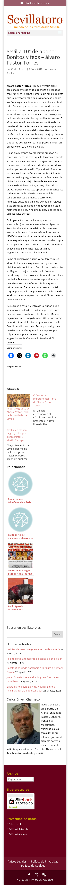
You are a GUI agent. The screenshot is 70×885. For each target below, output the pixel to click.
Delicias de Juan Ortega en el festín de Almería (33, 649)
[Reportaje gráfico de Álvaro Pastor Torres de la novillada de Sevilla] (18, 400)
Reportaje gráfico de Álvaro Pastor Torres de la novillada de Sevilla (18, 413)
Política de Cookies (18, 834)
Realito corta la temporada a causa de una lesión (34, 658)
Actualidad (51, 69)
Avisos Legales (16, 824)
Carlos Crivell (18, 69)
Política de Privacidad (19, 829)
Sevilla (10, 73)
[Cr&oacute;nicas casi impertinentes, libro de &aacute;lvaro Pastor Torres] (46, 410)
